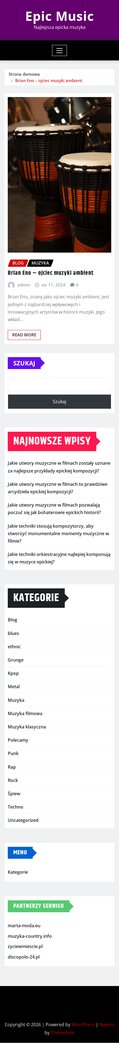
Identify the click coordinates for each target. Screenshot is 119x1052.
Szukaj (24, 363)
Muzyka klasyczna (27, 727)
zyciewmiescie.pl (25, 946)
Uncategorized (23, 820)
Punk (13, 753)
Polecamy (18, 740)
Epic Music (59, 15)
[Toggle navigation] (59, 50)
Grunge (16, 660)
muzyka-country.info (30, 936)
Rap (12, 767)
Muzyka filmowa (25, 713)
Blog (12, 620)
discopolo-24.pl (24, 957)
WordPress (83, 1024)
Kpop (13, 673)
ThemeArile (62, 1033)
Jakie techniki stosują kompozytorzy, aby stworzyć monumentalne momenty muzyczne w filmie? (58, 533)
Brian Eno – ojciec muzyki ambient (48, 80)
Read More (24, 334)
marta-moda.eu (24, 926)
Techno (15, 807)
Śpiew (14, 794)
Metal (14, 686)
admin (23, 285)
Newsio (107, 1024)
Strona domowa (24, 74)
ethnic (14, 647)
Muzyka (16, 700)
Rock (13, 780)
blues (13, 633)
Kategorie (18, 872)
